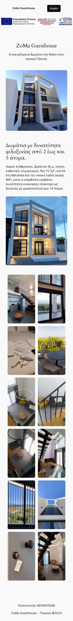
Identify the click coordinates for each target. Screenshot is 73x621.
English (54, 8)
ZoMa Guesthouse (23, 8)
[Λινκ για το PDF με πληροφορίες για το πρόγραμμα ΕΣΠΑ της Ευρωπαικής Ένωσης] (36, 23)
